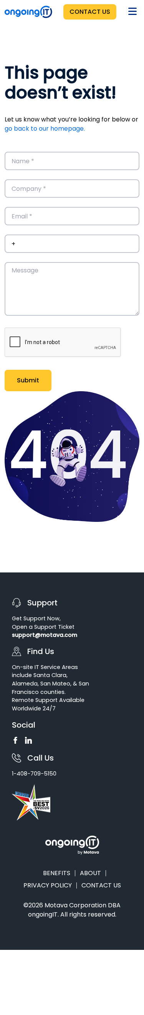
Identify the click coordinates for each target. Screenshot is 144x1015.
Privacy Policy (47, 885)
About (90, 873)
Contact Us (90, 11)
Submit (28, 380)
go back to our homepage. (45, 128)
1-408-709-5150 (34, 773)
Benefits (56, 873)
